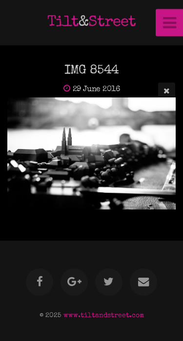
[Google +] (74, 282)
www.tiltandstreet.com (103, 315)
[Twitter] (108, 282)
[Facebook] (39, 282)
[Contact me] (143, 282)
